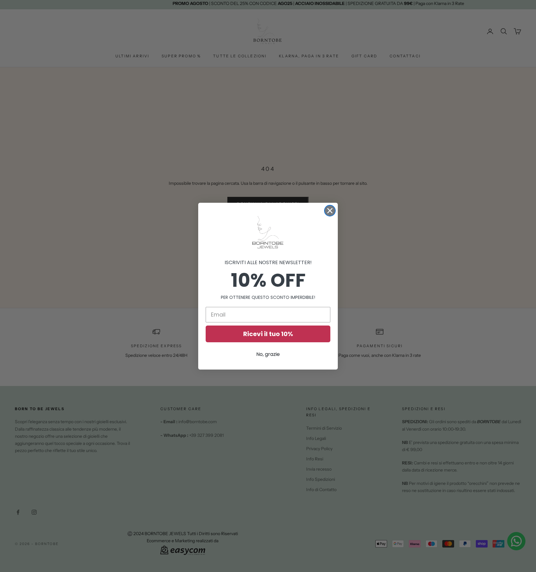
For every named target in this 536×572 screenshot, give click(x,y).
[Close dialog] (329, 210)
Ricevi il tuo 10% (268, 334)
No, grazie (268, 354)
